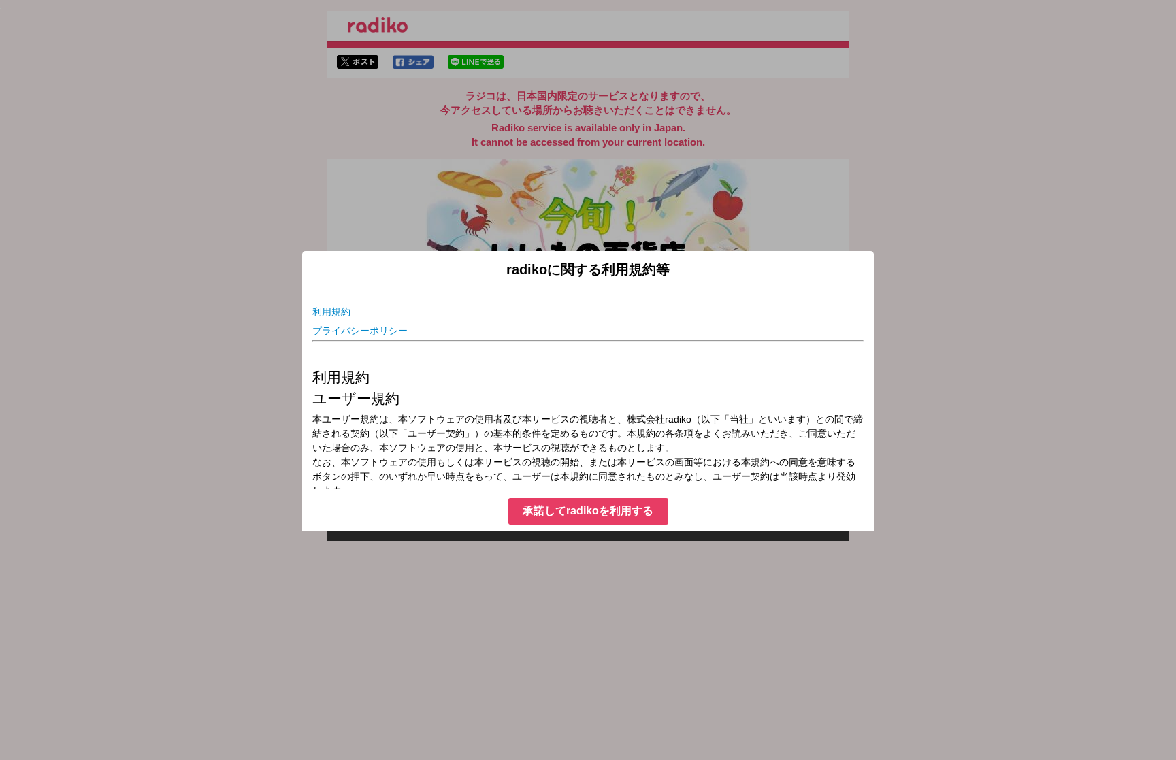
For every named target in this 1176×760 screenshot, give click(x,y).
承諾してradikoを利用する (588, 510)
